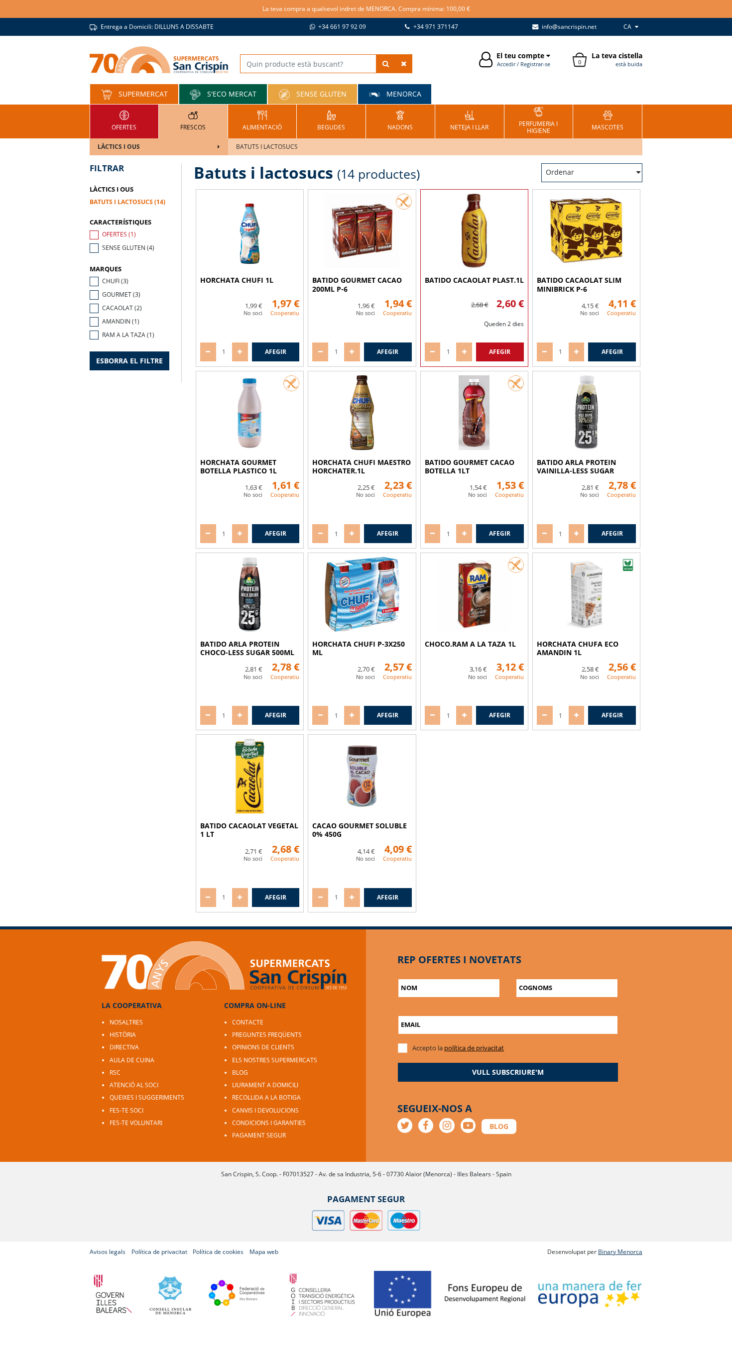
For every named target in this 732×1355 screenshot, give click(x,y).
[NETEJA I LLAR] (469, 120)
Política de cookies (218, 1251)
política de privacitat (474, 1047)
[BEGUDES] (331, 120)
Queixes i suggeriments (147, 1097)
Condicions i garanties (269, 1123)
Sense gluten (320, 94)
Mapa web (263, 1251)
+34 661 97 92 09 (341, 26)
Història (123, 1034)
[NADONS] (400, 120)
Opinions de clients (263, 1047)
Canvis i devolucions (265, 1110)
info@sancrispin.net (568, 26)
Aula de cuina (132, 1060)
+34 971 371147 (435, 26)
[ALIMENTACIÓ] (262, 120)
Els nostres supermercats (274, 1060)
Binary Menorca (620, 1251)
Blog (240, 1072)
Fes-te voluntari (136, 1123)
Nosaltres (126, 1022)
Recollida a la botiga (266, 1097)
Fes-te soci (126, 1110)
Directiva (124, 1047)
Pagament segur (259, 1135)
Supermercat (142, 94)
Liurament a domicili (265, 1085)
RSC (115, 1072)
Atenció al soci (134, 1085)
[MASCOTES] (607, 120)
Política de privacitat (159, 1251)
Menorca (402, 94)
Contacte (247, 1022)
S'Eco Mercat (230, 94)
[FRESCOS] (193, 120)
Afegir (275, 351)
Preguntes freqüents (267, 1034)
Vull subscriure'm (508, 1072)
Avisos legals (107, 1251)
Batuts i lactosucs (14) (127, 202)
